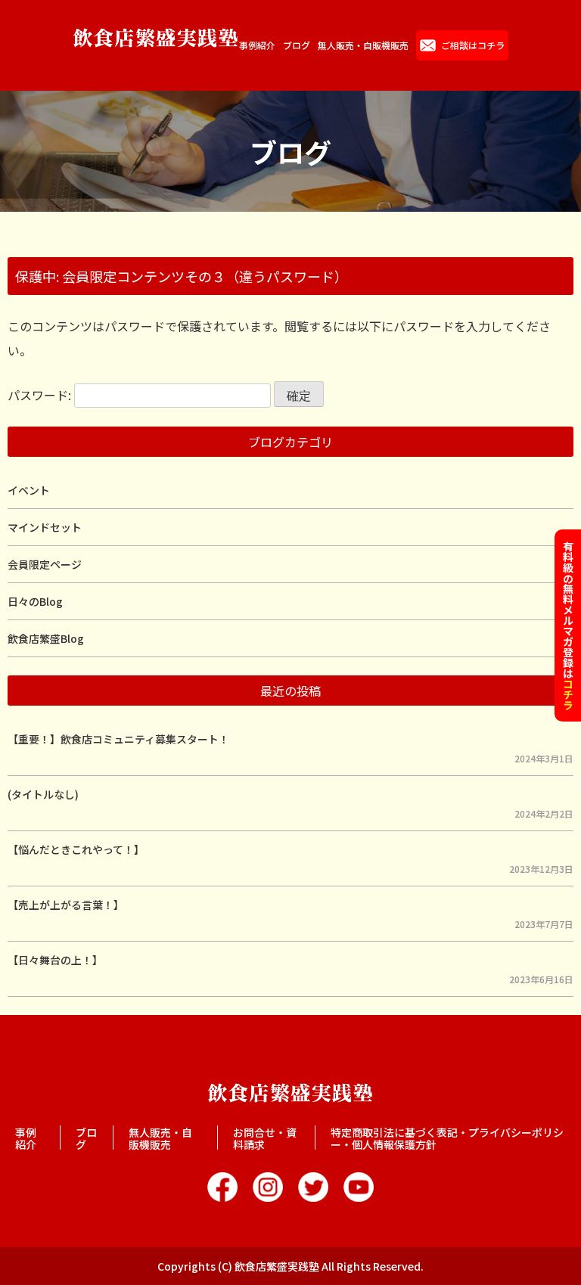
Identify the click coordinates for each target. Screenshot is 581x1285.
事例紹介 (257, 45)
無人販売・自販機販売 (363, 45)
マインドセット (45, 527)
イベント (29, 490)
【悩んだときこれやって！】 (76, 849)
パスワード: (41, 395)
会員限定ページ (45, 564)
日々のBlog (35, 601)
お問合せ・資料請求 (265, 1138)
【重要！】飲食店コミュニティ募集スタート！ (118, 738)
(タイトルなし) (43, 794)
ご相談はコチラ (473, 45)
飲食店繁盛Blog (46, 638)
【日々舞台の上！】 (55, 959)
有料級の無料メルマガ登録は (568, 625)
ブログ (296, 45)
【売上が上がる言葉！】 (66, 904)
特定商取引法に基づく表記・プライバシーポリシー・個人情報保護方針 (447, 1138)
